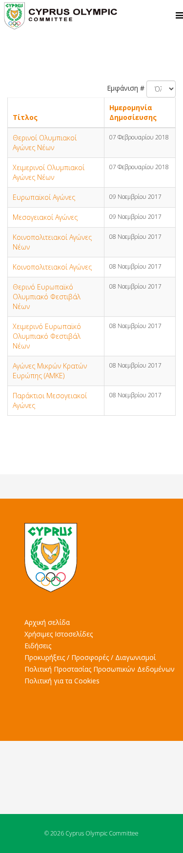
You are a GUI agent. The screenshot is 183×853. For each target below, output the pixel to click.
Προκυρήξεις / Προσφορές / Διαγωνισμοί (90, 657)
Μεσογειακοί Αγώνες (45, 217)
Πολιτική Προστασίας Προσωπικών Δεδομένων (99, 669)
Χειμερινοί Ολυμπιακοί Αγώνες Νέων (48, 172)
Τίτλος (25, 117)
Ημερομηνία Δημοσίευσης (133, 112)
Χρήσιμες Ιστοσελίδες (58, 634)
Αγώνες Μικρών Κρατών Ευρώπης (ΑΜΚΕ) (50, 370)
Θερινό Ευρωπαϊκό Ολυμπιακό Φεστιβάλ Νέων (47, 296)
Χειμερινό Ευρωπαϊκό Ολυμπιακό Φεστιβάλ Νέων (47, 336)
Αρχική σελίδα (47, 622)
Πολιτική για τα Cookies (62, 680)
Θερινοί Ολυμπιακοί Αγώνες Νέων (45, 142)
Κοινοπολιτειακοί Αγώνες (52, 266)
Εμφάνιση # (125, 88)
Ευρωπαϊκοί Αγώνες (44, 197)
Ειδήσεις (37, 645)
